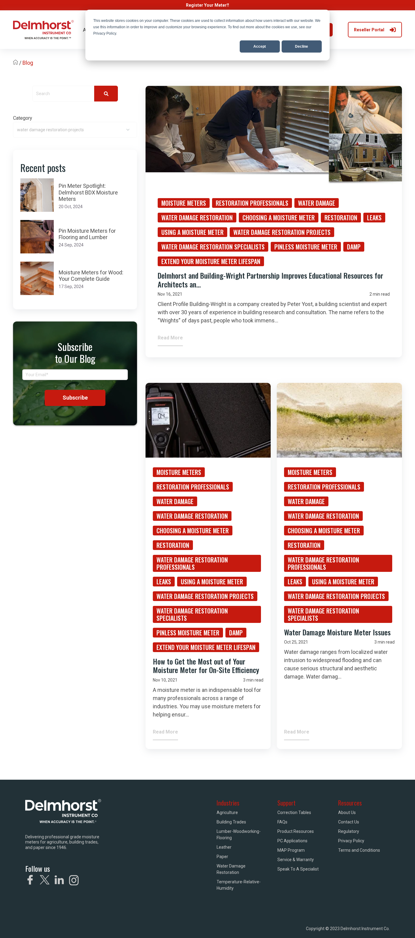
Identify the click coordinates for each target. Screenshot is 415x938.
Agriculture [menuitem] (227, 812)
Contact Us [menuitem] (348, 821)
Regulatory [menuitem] (348, 831)
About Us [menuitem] (347, 812)
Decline (301, 46)
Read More (170, 338)
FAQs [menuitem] (282, 821)
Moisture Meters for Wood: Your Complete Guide (91, 275)
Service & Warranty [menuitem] (295, 859)
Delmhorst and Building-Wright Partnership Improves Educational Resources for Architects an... (270, 280)
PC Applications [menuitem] (292, 840)
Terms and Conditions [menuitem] (359, 850)
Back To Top (366, 925)
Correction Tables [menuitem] (294, 812)
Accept (259, 46)
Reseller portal (369, 29)
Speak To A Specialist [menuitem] (298, 869)
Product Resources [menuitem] (295, 831)
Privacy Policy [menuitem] (351, 840)
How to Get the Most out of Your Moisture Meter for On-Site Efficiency (206, 665)
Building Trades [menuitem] (231, 821)
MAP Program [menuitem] (291, 850)
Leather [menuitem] (224, 847)
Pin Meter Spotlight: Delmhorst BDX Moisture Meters (88, 192)
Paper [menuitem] (222, 856)
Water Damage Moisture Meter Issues (337, 632)
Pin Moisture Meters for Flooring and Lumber (87, 234)
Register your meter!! (207, 5)
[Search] (106, 93)
